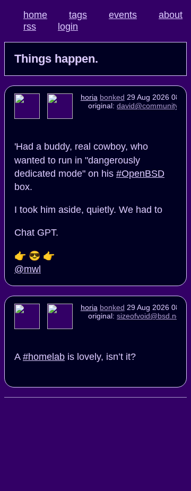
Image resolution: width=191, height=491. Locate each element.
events (123, 15)
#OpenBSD (140, 173)
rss (29, 26)
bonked (112, 97)
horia (89, 97)
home (35, 15)
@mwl (27, 269)
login (68, 26)
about (171, 15)
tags (78, 15)
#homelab (44, 356)
